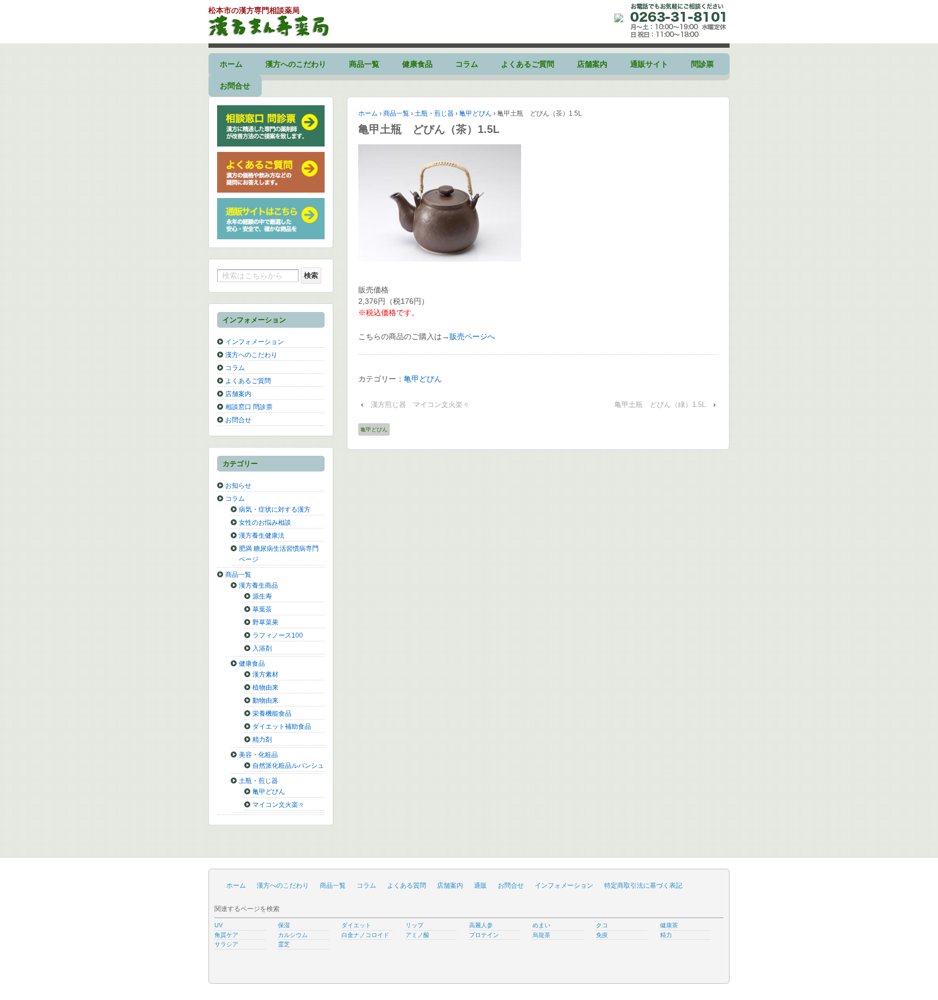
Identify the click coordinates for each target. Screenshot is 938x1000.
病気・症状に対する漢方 (274, 509)
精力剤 (262, 739)
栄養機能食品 (271, 713)
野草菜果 (265, 622)
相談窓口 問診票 (248, 407)
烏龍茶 (541, 935)
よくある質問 (406, 885)
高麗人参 (481, 925)
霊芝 (284, 944)
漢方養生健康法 (261, 535)
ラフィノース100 (277, 635)
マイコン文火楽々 (278, 804)
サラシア (226, 944)
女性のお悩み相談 (265, 522)
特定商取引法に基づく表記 (643, 885)
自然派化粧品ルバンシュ (288, 765)
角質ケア (226, 935)
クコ (602, 925)
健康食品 (417, 64)
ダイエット (356, 925)
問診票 (702, 64)
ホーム (231, 64)
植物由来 (265, 687)
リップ (414, 925)
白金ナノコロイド (365, 935)
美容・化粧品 (258, 755)
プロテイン (484, 935)
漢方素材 (265, 674)
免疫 (602, 935)
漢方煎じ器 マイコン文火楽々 (420, 404)
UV (218, 925)
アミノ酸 (417, 935)
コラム (466, 64)
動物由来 (265, 700)
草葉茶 (262, 609)
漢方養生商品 (258, 585)
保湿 (284, 925)
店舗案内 (592, 64)
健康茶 (669, 925)
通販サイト (649, 64)
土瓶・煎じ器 (434, 113)
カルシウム (293, 935)
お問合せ (235, 85)
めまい (541, 925)
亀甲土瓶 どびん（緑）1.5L (660, 404)
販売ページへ (472, 336)
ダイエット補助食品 (281, 726)
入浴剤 (262, 648)
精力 (666, 935)
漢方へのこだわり (295, 64)
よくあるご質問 (527, 64)
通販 (480, 885)
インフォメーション (254, 342)
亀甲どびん (475, 113)
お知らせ (238, 485)
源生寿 (262, 596)
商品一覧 (364, 64)
